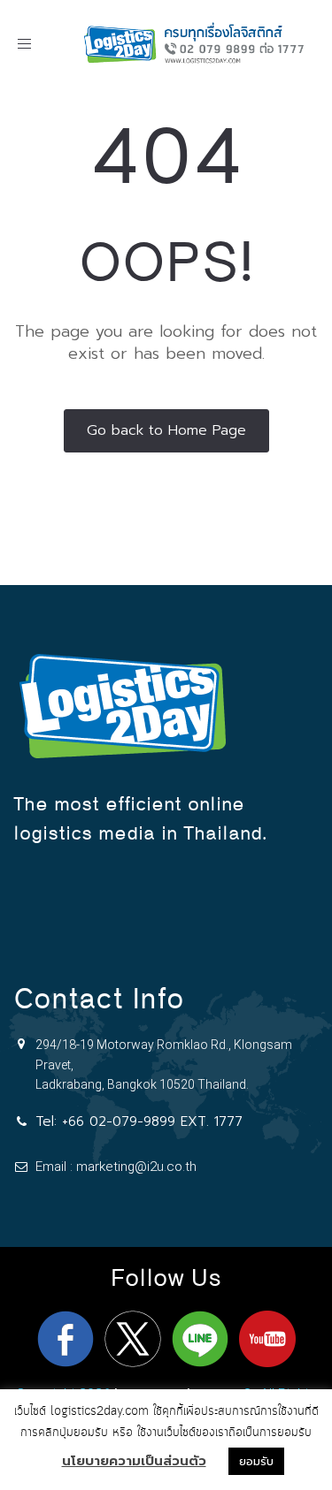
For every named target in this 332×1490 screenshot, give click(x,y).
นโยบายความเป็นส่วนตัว (134, 1461)
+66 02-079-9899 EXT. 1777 (152, 1121)
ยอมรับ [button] (256, 1461)
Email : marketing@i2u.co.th (116, 1167)
